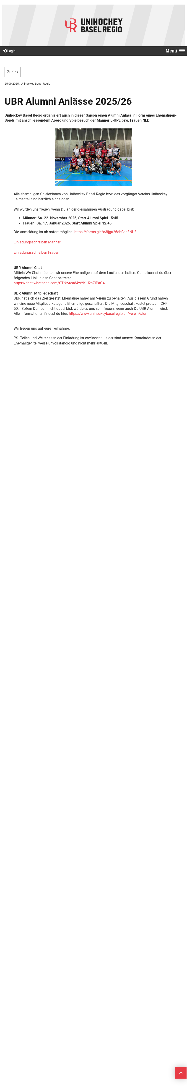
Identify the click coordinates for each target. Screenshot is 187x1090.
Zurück (12, 72)
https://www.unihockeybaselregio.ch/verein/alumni (110, 313)
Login (11, 51)
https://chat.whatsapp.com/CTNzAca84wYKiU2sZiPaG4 (59, 283)
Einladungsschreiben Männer (37, 242)
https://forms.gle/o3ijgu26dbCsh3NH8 (105, 232)
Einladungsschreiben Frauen (36, 252)
